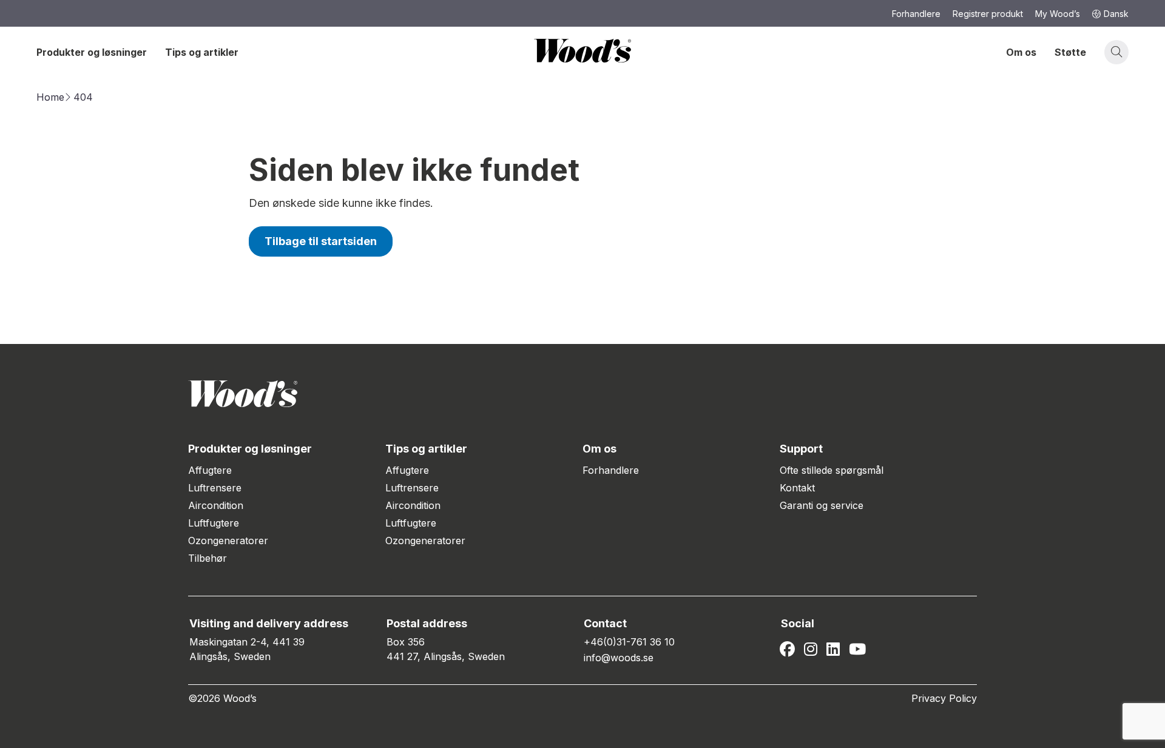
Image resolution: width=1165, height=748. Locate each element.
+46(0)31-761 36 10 (629, 642)
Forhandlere (610, 470)
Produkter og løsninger (91, 52)
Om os (1021, 52)
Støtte (1070, 52)
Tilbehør (207, 558)
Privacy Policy (944, 698)
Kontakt (797, 488)
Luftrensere (214, 488)
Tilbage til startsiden (321, 241)
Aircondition (215, 505)
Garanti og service (821, 505)
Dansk (1116, 13)
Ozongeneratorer (228, 540)
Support (801, 448)
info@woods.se (618, 658)
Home (50, 97)
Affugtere (210, 470)
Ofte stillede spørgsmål (831, 470)
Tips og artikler (201, 52)
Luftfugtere (213, 523)
